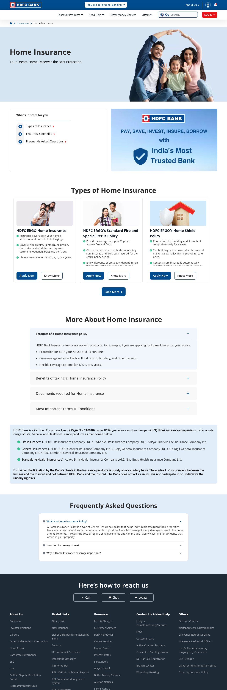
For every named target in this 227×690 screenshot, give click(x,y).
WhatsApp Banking (147, 672)
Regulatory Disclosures (23, 686)
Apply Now (27, 276)
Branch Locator (145, 665)
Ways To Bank (102, 668)
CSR (12, 668)
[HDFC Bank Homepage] (11, 23)
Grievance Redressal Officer (195, 641)
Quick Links (58, 621)
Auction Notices (103, 682)
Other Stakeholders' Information (29, 641)
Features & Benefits (39, 134)
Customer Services (105, 628)
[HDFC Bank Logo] (25, 5)
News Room (17, 648)
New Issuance (60, 628)
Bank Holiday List (104, 634)
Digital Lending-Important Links (197, 665)
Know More (52, 276)
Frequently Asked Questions (44, 141)
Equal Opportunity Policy (193, 672)
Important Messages (64, 658)
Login (208, 14)
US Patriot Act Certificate (66, 652)
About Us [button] (191, 5)
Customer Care (145, 638)
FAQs (139, 631)
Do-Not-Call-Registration (150, 658)
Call (87, 597)
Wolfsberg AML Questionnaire (196, 628)
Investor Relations (20, 628)
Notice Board (102, 648)
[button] (106, 5)
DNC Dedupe (186, 658)
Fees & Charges (103, 621)
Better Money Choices (123, 15)
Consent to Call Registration (152, 652)
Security (57, 645)
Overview (15, 621)
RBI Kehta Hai (60, 665)
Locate (143, 597)
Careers (14, 634)
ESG (12, 661)
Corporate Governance (23, 655)
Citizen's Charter (188, 621)
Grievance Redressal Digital (195, 634)
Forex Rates (101, 661)
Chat (115, 597)
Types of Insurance (38, 126)
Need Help (94, 15)
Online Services (103, 641)
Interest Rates (102, 655)
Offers (146, 15)
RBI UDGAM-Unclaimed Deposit (70, 672)
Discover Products (69, 15)
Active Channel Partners (150, 645)
